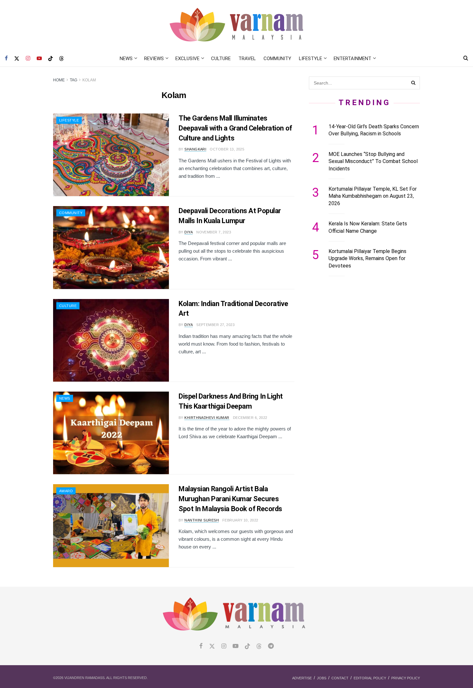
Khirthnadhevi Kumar (206, 418)
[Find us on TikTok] (50, 59)
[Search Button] (465, 58)
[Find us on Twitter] (16, 58)
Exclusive (187, 58)
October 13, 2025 (227, 149)
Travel (247, 58)
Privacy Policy (405, 678)
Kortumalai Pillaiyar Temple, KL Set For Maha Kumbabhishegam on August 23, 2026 (373, 196)
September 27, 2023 (215, 325)
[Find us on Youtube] (39, 58)
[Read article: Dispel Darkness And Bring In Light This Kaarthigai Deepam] (111, 433)
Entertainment (352, 58)
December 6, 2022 (250, 418)
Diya (188, 232)
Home (59, 80)
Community (277, 58)
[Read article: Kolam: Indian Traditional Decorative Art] (111, 340)
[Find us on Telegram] (271, 646)
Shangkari (195, 149)
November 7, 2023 (213, 232)
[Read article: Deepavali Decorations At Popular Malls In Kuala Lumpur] (111, 247)
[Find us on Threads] (61, 59)
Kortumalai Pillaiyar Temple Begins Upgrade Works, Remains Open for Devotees (367, 258)
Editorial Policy (370, 678)
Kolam (89, 80)
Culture (221, 58)
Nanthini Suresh (201, 520)
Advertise (302, 678)
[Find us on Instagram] (28, 58)
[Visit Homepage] (237, 25)
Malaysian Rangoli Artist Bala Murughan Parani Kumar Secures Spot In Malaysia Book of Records (230, 499)
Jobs (321, 678)
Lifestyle (310, 58)
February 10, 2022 (240, 520)
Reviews (154, 58)
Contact (339, 678)
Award (66, 491)
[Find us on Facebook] (6, 58)
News (126, 58)
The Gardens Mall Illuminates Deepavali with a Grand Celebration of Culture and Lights (235, 128)
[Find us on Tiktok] (247, 646)
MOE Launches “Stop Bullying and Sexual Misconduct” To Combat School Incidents (373, 161)
